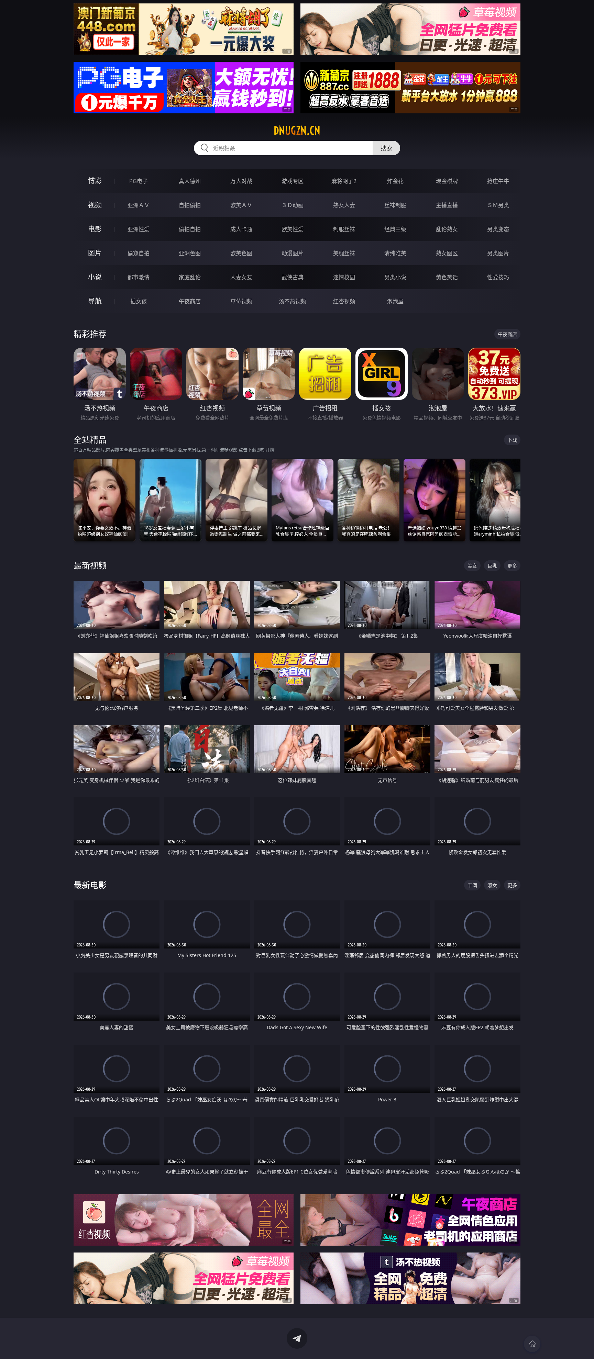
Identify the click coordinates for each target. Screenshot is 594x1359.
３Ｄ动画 (293, 205)
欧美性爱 (293, 229)
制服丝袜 (344, 229)
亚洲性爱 (139, 229)
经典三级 (395, 229)
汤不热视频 (292, 301)
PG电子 (138, 181)
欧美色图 (241, 253)
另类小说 (395, 277)
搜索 (386, 148)
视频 (95, 205)
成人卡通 (241, 229)
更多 (512, 565)
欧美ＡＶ (241, 205)
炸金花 (395, 181)
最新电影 (90, 884)
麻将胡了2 (343, 181)
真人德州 (190, 181)
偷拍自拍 (190, 229)
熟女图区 (447, 253)
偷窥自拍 (139, 253)
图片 (95, 253)
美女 (472, 565)
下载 (512, 440)
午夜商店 (190, 301)
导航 (95, 301)
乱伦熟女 (447, 229)
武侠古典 (293, 277)
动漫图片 (293, 253)
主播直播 (447, 205)
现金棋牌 (447, 181)
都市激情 (139, 277)
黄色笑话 (447, 277)
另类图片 (498, 253)
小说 (95, 277)
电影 (95, 229)
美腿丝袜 (344, 253)
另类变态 (498, 229)
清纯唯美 (395, 253)
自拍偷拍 (190, 205)
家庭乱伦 (190, 277)
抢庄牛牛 (498, 181)
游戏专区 (293, 181)
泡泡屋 (395, 301)
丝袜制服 (395, 205)
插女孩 (138, 301)
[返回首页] (532, 1344)
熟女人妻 (344, 205)
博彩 (95, 181)
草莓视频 (241, 301)
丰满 (472, 885)
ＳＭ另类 (498, 205)
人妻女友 (241, 277)
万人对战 (241, 181)
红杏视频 (344, 301)
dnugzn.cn (297, 130)
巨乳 (492, 565)
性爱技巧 (498, 277)
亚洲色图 (190, 253)
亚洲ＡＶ (139, 205)
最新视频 (90, 565)
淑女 (492, 885)
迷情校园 (344, 277)
